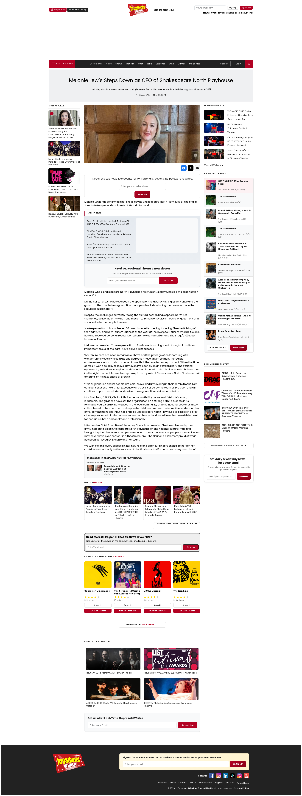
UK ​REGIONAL (164, 9)
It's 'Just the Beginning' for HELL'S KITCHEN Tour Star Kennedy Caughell (240, 141)
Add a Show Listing (78, 9)
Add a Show (239, 347)
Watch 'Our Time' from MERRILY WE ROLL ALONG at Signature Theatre (239, 154)
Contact (183, 782)
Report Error (243, 783)
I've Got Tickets (98, 610)
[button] (249, 64)
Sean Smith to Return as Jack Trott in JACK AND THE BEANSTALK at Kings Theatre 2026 (108, 223)
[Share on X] (190, 168)
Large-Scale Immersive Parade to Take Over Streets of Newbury (64, 154)
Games (181, 63)
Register (223, 63)
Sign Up (142, 194)
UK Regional (96, 63)
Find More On (140, 624)
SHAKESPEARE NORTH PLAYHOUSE (120, 458)
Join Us (192, 782)
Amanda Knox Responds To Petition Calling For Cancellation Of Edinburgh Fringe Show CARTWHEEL (62, 125)
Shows (118, 63)
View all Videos (212, 165)
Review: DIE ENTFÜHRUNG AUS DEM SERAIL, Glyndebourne (63, 207)
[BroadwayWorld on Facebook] (212, 776)
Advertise (162, 782)
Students (160, 63)
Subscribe (188, 725)
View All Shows (218, 347)
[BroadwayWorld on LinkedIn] (225, 776)
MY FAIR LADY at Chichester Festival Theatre (237, 128)
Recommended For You (216, 364)
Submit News (205, 782)
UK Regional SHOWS (215, 173)
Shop (171, 63)
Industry (130, 63)
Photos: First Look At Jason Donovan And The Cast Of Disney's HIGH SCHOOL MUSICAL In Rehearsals (109, 257)
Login (238, 63)
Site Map (230, 782)
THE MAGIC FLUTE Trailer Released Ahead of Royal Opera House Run (240, 115)
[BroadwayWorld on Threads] (239, 776)
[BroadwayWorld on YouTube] (246, 776)
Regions (219, 782)
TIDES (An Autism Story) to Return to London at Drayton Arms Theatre (109, 246)
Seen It (97, 605)
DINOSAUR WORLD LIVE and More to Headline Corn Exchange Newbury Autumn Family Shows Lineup (109, 234)
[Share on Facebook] (184, 168)
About (173, 782)
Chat (140, 63)
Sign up (243, 476)
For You (97, 482)
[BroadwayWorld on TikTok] (232, 776)
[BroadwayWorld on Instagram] (218, 776)
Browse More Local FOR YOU (177, 523)
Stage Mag (195, 63)
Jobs (149, 63)
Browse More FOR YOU (227, 445)
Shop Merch (59, 9)
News (109, 63)
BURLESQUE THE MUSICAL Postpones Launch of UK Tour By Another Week (63, 182)
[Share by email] (197, 168)
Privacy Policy (241, 788)
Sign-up (233, 7)
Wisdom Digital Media (200, 788)
